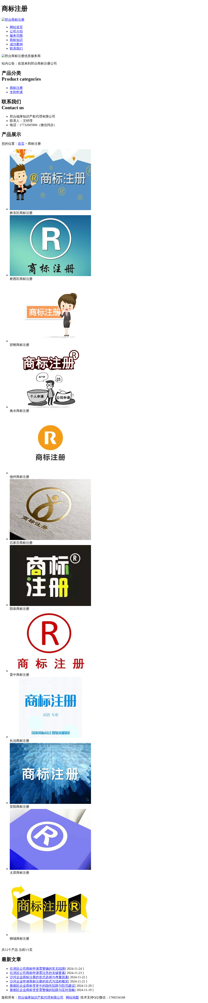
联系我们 (16, 48)
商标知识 (16, 40)
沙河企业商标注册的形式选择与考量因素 (39, 977)
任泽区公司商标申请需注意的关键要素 (37, 973)
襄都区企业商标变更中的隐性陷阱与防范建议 (42, 985)
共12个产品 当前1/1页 (17, 949)
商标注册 (16, 88)
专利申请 (16, 92)
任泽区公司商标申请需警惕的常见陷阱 (37, 968)
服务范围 (16, 35)
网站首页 (16, 27)
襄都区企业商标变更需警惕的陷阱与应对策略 (42, 990)
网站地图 (72, 997)
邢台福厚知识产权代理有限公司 (40, 997)
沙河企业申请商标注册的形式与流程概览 (39, 981)
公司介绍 (16, 31)
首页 (21, 143)
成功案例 (16, 44)
